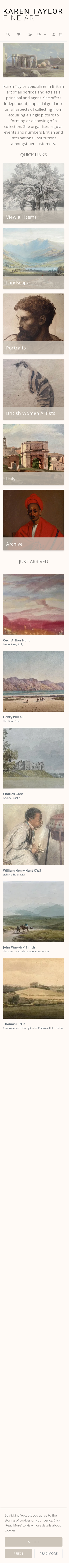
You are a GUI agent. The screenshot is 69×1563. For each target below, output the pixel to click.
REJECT (18, 1554)
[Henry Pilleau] (33, 681)
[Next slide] (59, 60)
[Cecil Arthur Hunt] (33, 604)
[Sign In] (54, 34)
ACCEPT (33, 1542)
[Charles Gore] (33, 758)
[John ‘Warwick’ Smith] (33, 911)
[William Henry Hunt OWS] (33, 834)
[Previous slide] (7, 60)
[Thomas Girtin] (33, 988)
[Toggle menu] (59, 34)
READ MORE (48, 1554)
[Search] (8, 34)
